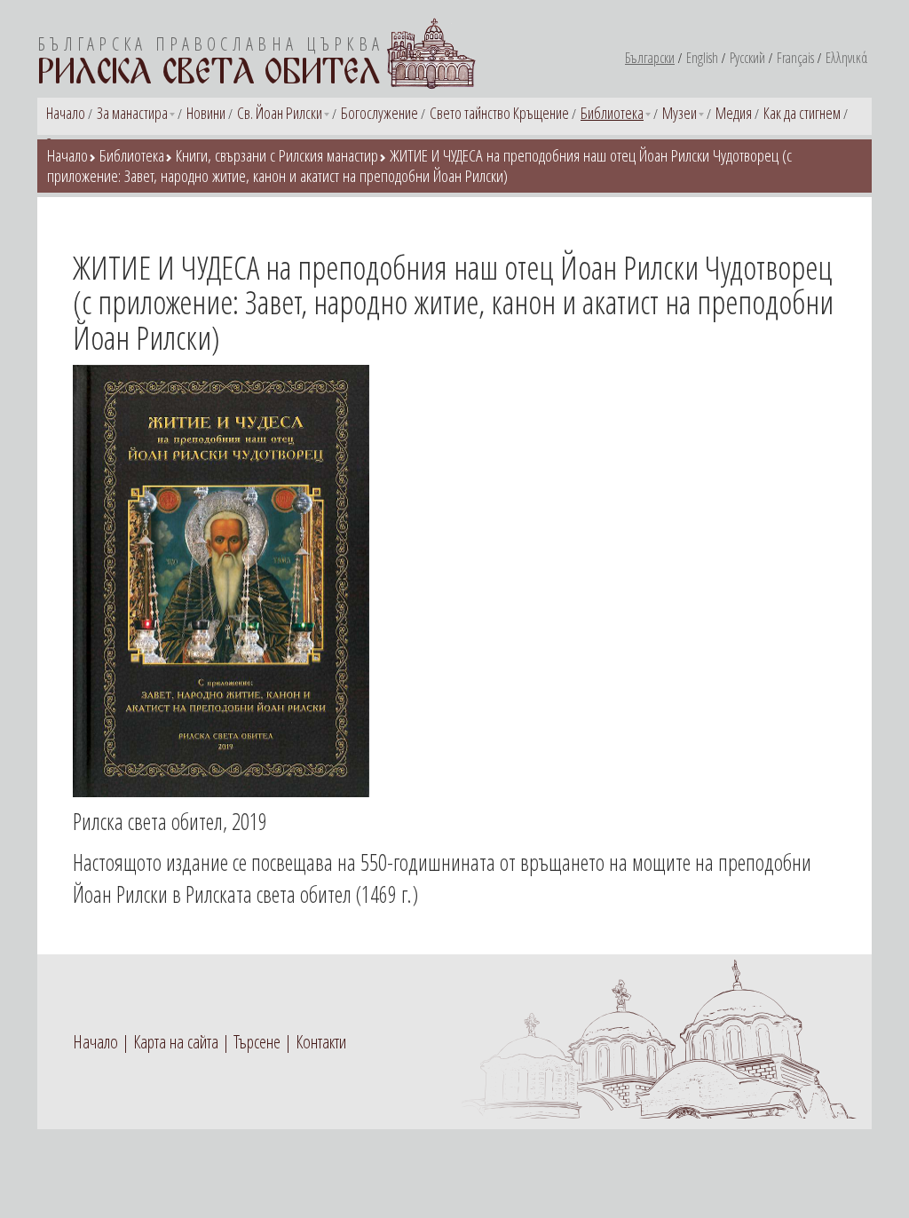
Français (795, 57)
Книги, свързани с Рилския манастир (277, 155)
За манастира (132, 112)
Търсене (257, 1042)
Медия (733, 112)
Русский (747, 57)
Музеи (679, 112)
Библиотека (612, 112)
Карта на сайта (175, 1042)
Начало (65, 112)
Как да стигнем (802, 112)
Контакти (321, 1042)
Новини (205, 112)
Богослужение (379, 112)
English (702, 57)
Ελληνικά (846, 57)
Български (650, 57)
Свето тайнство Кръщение (499, 112)
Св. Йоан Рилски (279, 112)
